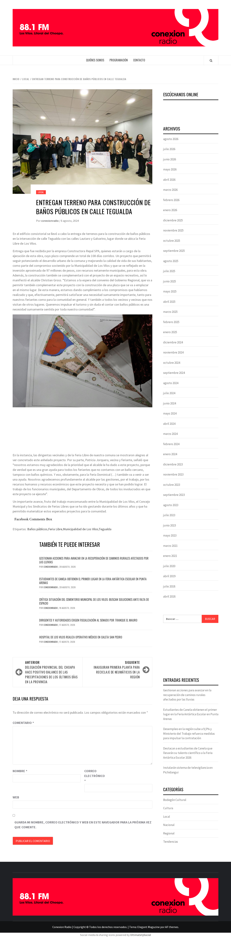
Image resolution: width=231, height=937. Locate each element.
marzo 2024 (170, 434)
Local (41, 192)
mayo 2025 (169, 291)
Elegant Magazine (148, 927)
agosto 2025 (170, 261)
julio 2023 (169, 515)
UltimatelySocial (140, 935)
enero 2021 (170, 556)
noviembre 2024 (173, 352)
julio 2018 (169, 586)
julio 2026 (169, 149)
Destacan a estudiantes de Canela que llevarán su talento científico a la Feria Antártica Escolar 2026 (187, 753)
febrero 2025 (171, 322)
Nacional (169, 825)
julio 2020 (169, 566)
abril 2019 (169, 576)
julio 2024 (169, 393)
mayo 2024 (169, 413)
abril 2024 (169, 424)
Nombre (20, 771)
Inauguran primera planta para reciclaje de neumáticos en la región (117, 669)
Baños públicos (37, 529)
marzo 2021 (170, 546)
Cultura (168, 808)
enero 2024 (170, 454)
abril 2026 (169, 180)
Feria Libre (55, 529)
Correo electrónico (93, 776)
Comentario (23, 723)
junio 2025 (169, 281)
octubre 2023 (171, 485)
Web (16, 797)
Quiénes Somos (95, 60)
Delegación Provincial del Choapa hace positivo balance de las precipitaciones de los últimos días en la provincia (51, 672)
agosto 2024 (170, 383)
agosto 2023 (170, 505)
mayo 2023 (169, 535)
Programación (119, 60)
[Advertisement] (190, 650)
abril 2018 (169, 596)
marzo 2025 (170, 312)
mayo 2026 (169, 169)
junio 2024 (169, 403)
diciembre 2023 (173, 464)
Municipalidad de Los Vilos (80, 529)
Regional (169, 833)
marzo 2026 (170, 190)
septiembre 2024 (174, 373)
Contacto (139, 60)
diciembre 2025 (173, 220)
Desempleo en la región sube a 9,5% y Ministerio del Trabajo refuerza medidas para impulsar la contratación (189, 733)
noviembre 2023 (173, 474)
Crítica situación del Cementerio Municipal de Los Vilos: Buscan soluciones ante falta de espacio (94, 601)
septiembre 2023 (174, 495)
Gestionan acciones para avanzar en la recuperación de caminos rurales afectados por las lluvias (94, 560)
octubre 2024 (171, 363)
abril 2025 (169, 302)
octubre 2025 (171, 241)
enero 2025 (170, 332)
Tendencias (170, 842)
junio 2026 (169, 159)
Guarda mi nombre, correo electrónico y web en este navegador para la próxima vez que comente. (82, 824)
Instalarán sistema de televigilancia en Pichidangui (188, 770)
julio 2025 (169, 271)
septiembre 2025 (174, 251)
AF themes (171, 927)
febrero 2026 (171, 200)
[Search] (211, 60)
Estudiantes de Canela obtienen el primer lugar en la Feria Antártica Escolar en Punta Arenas (93, 581)
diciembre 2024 (173, 342)
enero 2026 (170, 210)
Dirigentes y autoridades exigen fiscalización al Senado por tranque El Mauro (88, 620)
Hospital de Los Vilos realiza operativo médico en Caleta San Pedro (80, 637)
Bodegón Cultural (174, 800)
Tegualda (105, 529)
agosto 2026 (170, 139)
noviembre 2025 (173, 230)
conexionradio (50, 220)
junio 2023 (169, 525)
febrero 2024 (171, 444)
